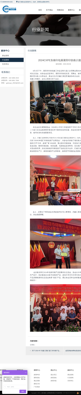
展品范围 (37, 381)
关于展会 (49, 10)
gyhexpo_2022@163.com (14, 83)
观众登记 (54, 374)
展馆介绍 (37, 384)
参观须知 (54, 377)
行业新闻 (5, 60)
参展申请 (37, 374)
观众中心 (54, 370)
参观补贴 (54, 381)
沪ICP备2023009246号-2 (69, 393)
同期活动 (60, 10)
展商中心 (71, 10)
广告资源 (37, 387)
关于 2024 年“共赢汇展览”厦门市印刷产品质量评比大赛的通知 (46, 350)
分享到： (33, 345)
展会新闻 (5, 56)
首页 (40, 10)
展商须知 (37, 377)
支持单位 (5, 64)
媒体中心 (71, 370)
